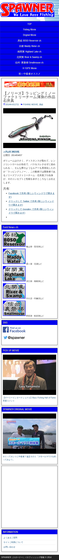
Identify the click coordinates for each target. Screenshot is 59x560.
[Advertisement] (29, 497)
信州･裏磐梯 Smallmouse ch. (29, 62)
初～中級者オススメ (29, 73)
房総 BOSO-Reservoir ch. (30, 40)
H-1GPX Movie (30, 68)
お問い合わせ (9, 547)
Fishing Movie (29, 29)
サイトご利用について (13, 542)
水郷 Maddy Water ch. (29, 46)
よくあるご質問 (10, 538)
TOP (29, 24)
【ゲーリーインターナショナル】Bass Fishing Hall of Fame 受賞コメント (29, 399)
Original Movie (29, 35)
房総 (41, 104)
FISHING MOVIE (30, 104)
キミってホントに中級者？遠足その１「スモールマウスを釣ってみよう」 (29, 458)
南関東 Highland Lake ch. (29, 51)
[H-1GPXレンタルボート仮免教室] (29, 87)
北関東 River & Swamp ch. (29, 57)
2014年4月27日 (12, 104)
